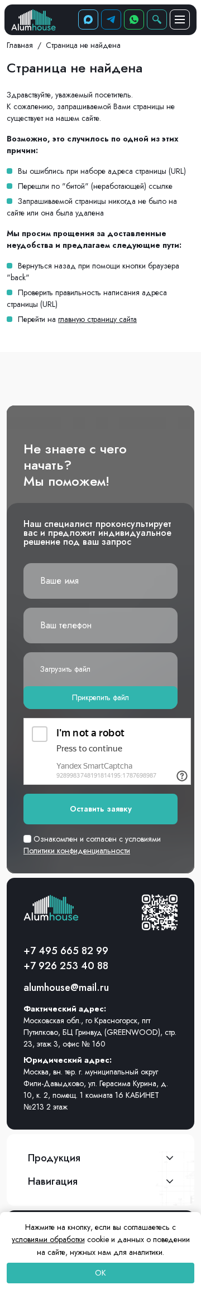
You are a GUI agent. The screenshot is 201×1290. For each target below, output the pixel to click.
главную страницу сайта (97, 319)
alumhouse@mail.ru (66, 987)
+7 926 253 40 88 (65, 966)
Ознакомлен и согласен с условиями (92, 844)
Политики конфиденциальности (76, 850)
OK (100, 1272)
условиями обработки (48, 1239)
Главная (20, 45)
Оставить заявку (101, 808)
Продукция (54, 1158)
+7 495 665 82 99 (65, 951)
